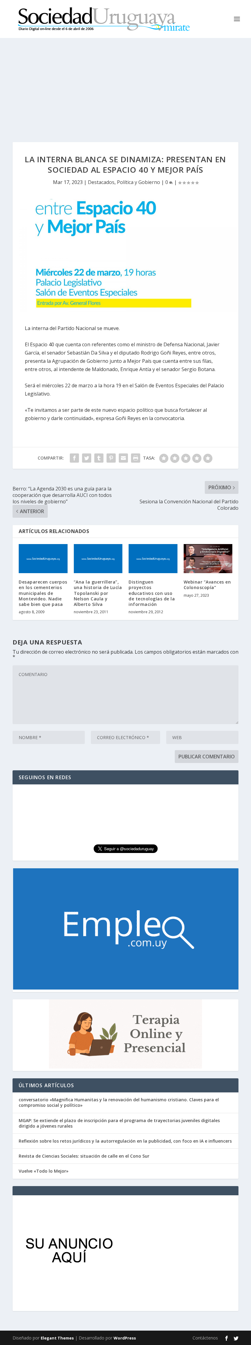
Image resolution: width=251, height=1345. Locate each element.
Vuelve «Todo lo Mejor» (44, 1171)
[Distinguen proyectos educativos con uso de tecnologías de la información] (153, 558)
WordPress (125, 1338)
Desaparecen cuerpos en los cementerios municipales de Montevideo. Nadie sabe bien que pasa (43, 593)
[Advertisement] (125, 84)
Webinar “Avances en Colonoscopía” (207, 584)
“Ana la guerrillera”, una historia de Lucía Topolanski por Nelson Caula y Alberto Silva (98, 593)
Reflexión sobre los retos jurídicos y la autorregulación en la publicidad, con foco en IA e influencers (125, 1141)
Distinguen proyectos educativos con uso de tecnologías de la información (152, 593)
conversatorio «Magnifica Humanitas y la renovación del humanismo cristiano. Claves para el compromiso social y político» (119, 1102)
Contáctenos (205, 1338)
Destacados (101, 182)
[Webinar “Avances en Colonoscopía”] (208, 558)
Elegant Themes (57, 1338)
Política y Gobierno (138, 182)
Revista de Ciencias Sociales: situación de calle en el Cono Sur (84, 1156)
